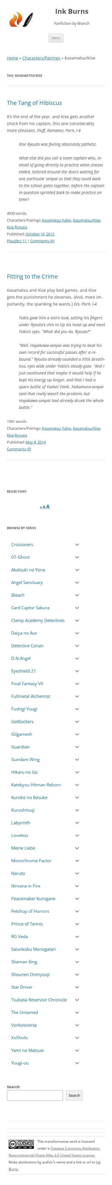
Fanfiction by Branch (72, 23)
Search (13, 1086)
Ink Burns (71, 11)
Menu (56, 38)
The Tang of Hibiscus (34, 103)
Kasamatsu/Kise (86, 220)
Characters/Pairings (41, 58)
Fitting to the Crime (32, 276)
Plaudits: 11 (16, 240)
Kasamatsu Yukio (56, 220)
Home (12, 58)
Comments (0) (42, 240)
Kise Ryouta (17, 227)
